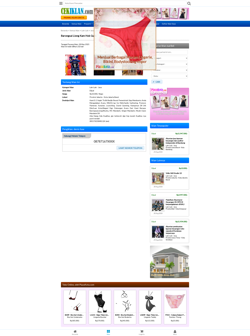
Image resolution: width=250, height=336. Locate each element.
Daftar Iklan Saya (169, 24)
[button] (130, 148)
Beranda (65, 24)
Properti (87, 24)
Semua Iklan (76, 24)
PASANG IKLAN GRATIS (74, 17)
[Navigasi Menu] (61, 3)
